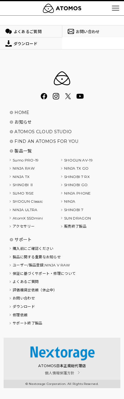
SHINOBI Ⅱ (23, 185)
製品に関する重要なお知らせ (37, 257)
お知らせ (23, 122)
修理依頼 (20, 315)
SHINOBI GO (76, 185)
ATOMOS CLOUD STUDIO (43, 131)
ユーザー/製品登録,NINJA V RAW (41, 265)
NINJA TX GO (76, 168)
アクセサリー (24, 226)
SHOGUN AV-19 (78, 160)
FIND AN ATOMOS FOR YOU (46, 141)
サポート (23, 239)
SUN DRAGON (77, 218)
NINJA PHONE (77, 193)
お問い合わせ (24, 298)
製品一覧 (23, 151)
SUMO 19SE (23, 193)
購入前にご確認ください (33, 248)
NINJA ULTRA (25, 209)
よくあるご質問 (26, 281)
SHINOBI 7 (73, 209)
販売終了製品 (75, 226)
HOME (21, 112)
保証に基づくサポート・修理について (44, 273)
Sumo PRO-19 (26, 160)
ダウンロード (24, 306)
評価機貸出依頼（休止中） (35, 290)
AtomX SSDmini (28, 218)
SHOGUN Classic (28, 201)
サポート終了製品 (27, 323)
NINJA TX (21, 176)
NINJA (70, 201)
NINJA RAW (24, 168)
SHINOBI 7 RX (77, 176)
